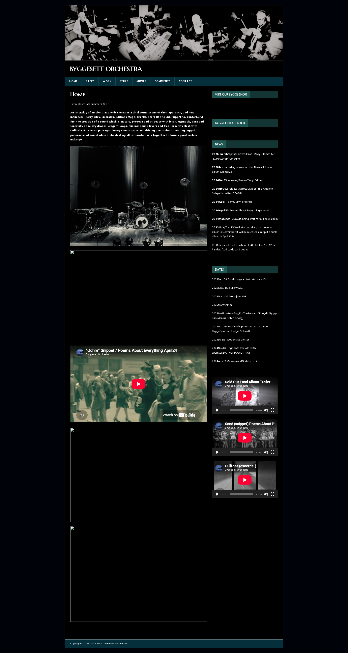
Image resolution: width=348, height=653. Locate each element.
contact (185, 81)
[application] (245, 395)
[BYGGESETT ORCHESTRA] (174, 58)
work (107, 81)
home (73, 81)
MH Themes (121, 644)
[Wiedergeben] (217, 410)
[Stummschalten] (266, 410)
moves (141, 81)
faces (90, 81)
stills (124, 81)
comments (162, 81)
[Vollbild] (272, 410)
